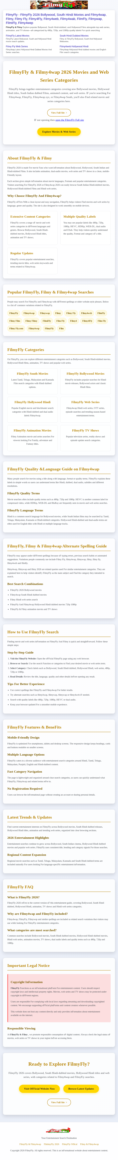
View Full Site (59, 113)
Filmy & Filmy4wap (89, 1144)
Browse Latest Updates (81, 1088)
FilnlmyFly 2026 (51, 1144)
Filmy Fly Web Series (17, 46)
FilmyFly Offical (69, 1144)
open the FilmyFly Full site (69, 120)
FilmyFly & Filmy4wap (30, 1144)
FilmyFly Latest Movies (17, 36)
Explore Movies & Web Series (59, 131)
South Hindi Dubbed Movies (74, 36)
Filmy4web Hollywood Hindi (74, 46)
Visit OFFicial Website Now (39, 1088)
